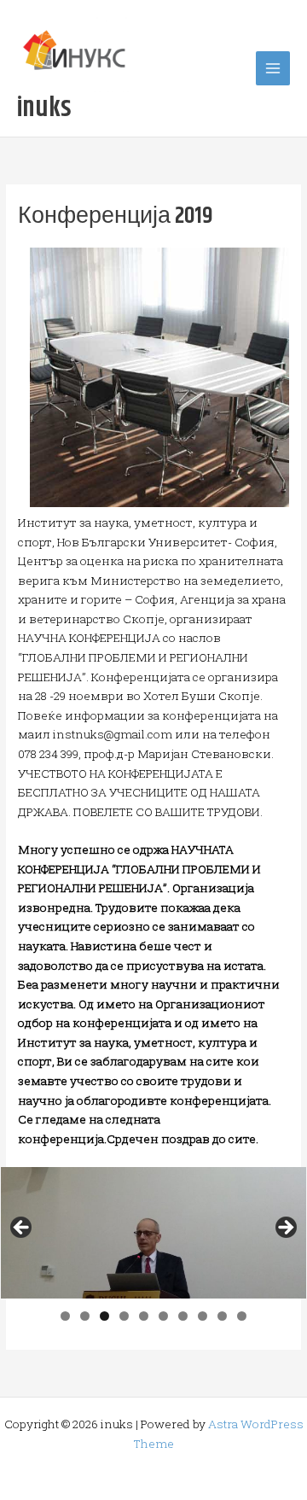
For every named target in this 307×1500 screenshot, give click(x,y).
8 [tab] (202, 1316)
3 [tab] (104, 1316)
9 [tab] (222, 1316)
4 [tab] (124, 1316)
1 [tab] (65, 1316)
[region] (153, 1232)
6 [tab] (163, 1316)
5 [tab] (143, 1316)
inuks (44, 108)
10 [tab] (242, 1316)
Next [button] (285, 1228)
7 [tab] (183, 1316)
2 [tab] (85, 1316)
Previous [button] (22, 1228)
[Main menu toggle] (273, 68)
